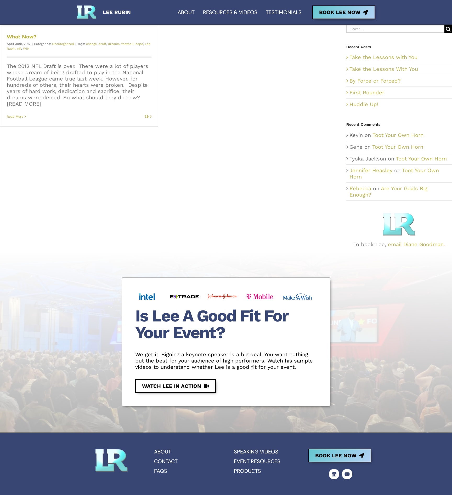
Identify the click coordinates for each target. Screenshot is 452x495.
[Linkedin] (334, 474)
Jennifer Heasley (370, 170)
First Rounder (366, 92)
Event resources (257, 461)
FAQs (160, 471)
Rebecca (360, 188)
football (127, 44)
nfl (19, 48)
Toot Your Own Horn (397, 135)
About (162, 451)
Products (247, 471)
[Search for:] (395, 28)
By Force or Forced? (375, 81)
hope (139, 44)
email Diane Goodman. (416, 244)
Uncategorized (63, 44)
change (91, 44)
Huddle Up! (363, 104)
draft (102, 44)
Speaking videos (256, 451)
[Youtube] (347, 474)
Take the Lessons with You (383, 57)
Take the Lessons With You (383, 69)
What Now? (22, 37)
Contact (166, 461)
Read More (15, 116)
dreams (114, 44)
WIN (26, 48)
